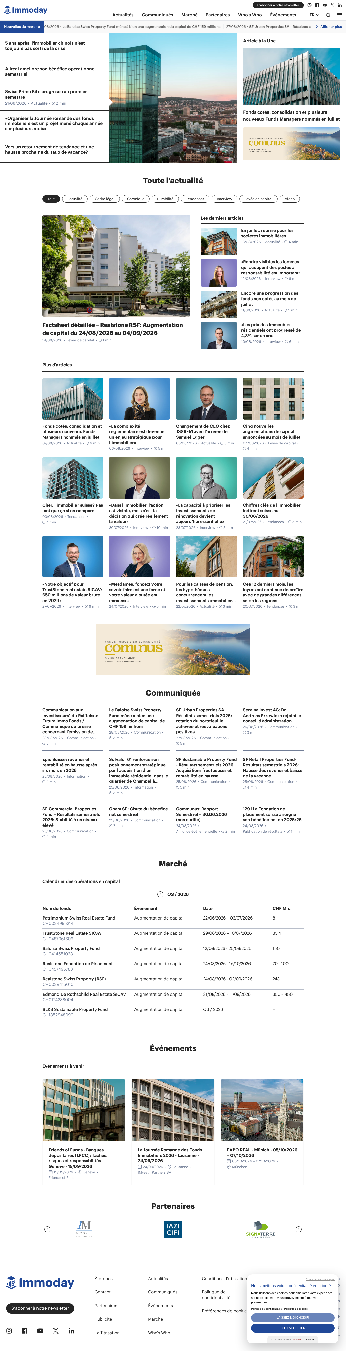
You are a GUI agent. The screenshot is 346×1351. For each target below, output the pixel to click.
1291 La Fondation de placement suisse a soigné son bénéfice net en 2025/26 (272, 814)
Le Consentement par (292, 1339)
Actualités (123, 15)
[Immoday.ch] (25, 11)
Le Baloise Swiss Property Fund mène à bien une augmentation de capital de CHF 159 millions (137, 718)
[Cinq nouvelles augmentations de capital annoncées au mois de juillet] (273, 399)
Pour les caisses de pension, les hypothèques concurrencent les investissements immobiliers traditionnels (205, 592)
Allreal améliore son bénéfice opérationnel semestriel (50, 71)
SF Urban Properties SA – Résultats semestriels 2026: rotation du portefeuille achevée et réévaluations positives (204, 721)
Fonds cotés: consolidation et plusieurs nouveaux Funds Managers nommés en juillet (291, 115)
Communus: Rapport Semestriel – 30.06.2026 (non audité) (201, 814)
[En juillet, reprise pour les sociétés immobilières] (219, 241)
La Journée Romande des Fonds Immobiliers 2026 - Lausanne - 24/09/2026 (170, 1155)
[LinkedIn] (340, 5)
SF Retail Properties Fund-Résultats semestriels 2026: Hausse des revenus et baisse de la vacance (272, 768)
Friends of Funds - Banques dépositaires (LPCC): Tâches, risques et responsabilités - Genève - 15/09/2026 (78, 1158)
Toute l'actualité (173, 180)
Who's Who (250, 15)
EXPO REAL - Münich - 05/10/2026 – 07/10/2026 (262, 1152)
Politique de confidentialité (216, 1294)
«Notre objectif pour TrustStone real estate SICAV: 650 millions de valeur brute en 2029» (72, 592)
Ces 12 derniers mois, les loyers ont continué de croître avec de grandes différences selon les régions (273, 592)
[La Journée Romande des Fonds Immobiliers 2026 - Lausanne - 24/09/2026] (173, 1110)
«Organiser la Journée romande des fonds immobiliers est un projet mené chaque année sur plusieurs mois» (54, 120)
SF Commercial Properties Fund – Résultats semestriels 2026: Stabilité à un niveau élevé (71, 817)
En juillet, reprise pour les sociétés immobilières (267, 233)
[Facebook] (317, 5)
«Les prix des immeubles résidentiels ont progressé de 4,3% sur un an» (271, 330)
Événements (283, 15)
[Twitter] (332, 5)
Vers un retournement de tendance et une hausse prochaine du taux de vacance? (49, 149)
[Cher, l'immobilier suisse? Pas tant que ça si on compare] (72, 478)
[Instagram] (309, 5)
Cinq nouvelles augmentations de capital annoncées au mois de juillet (271, 432)
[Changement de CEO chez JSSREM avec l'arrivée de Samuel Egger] (206, 399)
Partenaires (218, 15)
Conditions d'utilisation (224, 1278)
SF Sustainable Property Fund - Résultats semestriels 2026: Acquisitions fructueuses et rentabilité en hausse (206, 768)
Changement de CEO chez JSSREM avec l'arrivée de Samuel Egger (203, 432)
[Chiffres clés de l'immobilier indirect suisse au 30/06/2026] (273, 478)
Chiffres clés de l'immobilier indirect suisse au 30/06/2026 (272, 511)
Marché (189, 15)
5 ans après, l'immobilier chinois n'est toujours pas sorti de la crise (45, 45)
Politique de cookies (296, 1308)
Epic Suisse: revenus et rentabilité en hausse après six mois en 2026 (69, 765)
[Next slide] (299, 1229)
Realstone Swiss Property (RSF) (74, 979)
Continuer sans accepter (320, 1279)
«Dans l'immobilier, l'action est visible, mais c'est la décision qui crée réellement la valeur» (138, 513)
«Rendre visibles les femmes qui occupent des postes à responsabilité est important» (270, 267)
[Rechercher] (328, 15)
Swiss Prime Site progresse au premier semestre (46, 97)
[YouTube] (325, 5)
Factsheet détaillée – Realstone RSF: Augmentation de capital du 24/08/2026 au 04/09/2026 (112, 328)
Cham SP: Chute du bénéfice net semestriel (138, 811)
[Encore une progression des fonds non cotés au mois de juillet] (219, 304)
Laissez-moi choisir (293, 1317)
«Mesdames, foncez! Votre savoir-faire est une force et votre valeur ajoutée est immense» (137, 592)
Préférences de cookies (225, 1311)
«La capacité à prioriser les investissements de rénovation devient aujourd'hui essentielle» (203, 513)
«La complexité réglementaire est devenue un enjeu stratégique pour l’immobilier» (136, 434)
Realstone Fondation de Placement (78, 963)
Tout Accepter (292, 1328)
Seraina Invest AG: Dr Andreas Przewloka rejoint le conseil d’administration (272, 715)
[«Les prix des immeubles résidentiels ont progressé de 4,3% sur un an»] (219, 335)
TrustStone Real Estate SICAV (72, 933)
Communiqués (157, 15)
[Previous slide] (47, 1229)
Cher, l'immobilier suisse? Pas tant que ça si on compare (72, 508)
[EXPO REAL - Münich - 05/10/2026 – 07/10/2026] (262, 1110)
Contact (103, 1292)
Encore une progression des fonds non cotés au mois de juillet (269, 299)
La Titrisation (107, 1333)
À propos (104, 1278)
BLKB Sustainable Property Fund (75, 1009)
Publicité (103, 1319)
